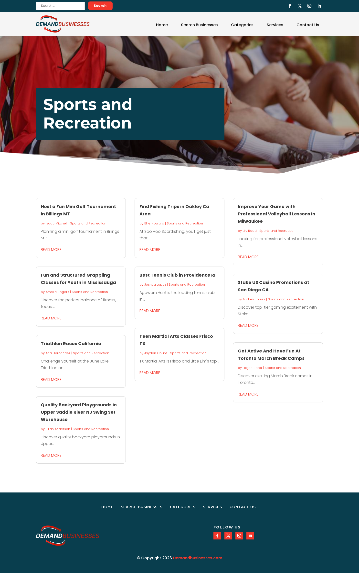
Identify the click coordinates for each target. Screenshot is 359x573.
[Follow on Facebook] (290, 6)
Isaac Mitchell (56, 223)
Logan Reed (252, 367)
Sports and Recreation (88, 223)
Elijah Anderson (58, 429)
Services (275, 25)
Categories (242, 25)
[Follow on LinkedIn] (319, 6)
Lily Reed (250, 230)
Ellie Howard (154, 223)
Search (100, 5)
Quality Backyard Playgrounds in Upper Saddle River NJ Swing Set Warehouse (79, 412)
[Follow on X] (300, 6)
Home (162, 25)
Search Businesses (199, 25)
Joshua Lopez (155, 284)
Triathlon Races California (71, 343)
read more (51, 249)
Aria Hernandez (58, 353)
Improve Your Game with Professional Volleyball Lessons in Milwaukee (276, 213)
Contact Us (307, 25)
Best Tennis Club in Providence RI (177, 275)
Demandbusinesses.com (197, 558)
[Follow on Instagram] (309, 6)
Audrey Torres (254, 299)
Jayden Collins (156, 353)
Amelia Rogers (57, 292)
